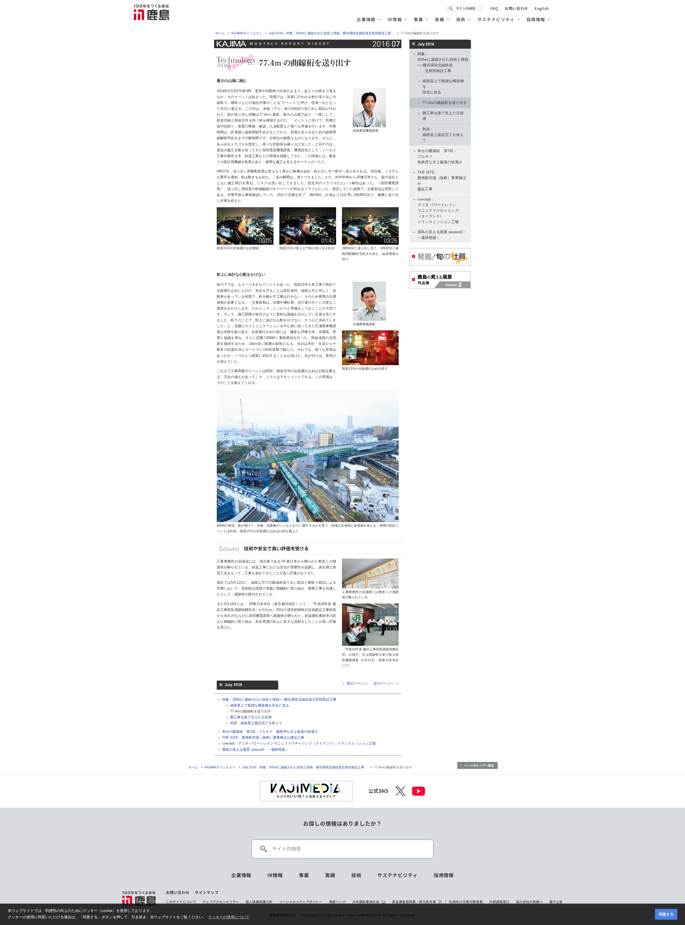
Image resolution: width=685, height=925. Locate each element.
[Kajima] (152, 12)
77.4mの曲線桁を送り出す (250, 711)
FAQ (494, 8)
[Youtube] (418, 791)
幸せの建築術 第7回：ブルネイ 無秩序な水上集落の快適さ (270, 732)
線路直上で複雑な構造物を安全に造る (259, 705)
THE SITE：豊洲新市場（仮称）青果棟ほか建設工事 (263, 737)
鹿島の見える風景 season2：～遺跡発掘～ (255, 749)
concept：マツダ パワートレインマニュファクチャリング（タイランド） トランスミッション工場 (299, 743)
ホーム (220, 33)
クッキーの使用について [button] (228, 917)
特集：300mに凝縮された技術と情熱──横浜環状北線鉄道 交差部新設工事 (442, 62)
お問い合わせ (516, 8)
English (542, 8)
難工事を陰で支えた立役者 (251, 717)
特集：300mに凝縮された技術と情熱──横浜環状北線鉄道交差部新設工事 (279, 699)
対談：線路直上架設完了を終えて (256, 723)
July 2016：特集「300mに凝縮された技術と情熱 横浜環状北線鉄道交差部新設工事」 (331, 33)
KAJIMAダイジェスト (246, 33)
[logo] (139, 898)
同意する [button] (666, 914)
